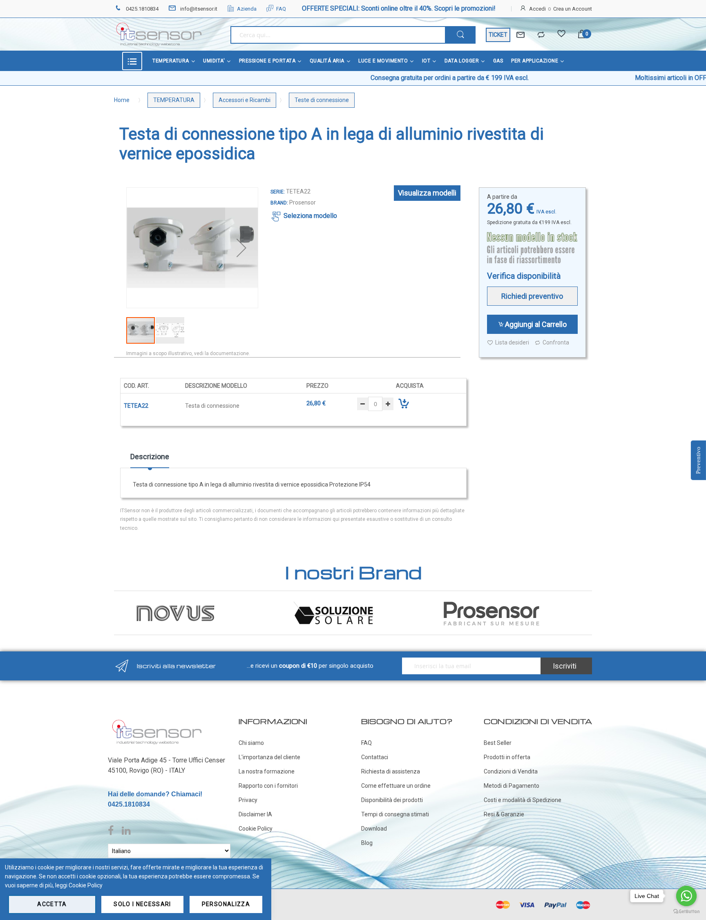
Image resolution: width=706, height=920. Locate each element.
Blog (367, 843)
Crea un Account (572, 9)
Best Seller (498, 743)
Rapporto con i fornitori (268, 785)
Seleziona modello (310, 216)
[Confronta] (541, 35)
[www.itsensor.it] (157, 721)
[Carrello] (582, 35)
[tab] (149, 459)
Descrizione (149, 456)
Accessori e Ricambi (244, 100)
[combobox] (337, 35)
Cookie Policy (256, 828)
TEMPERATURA (173, 100)
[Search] (460, 35)
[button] (241, 248)
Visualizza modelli (427, 193)
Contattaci (374, 757)
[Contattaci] (520, 35)
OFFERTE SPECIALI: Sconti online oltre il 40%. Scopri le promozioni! (399, 8)
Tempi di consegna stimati (395, 814)
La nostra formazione (267, 771)
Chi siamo (251, 743)
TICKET (498, 34)
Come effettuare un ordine (396, 785)
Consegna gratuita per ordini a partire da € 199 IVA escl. (401, 78)
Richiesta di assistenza (390, 771)
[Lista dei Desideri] (561, 35)
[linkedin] (126, 831)
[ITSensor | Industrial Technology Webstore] (159, 34)
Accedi (537, 9)
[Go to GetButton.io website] (686, 911)
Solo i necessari (142, 904)
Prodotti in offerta (507, 757)
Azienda (247, 9)
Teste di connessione (322, 100)
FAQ (281, 9)
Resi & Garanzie (504, 814)
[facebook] (113, 831)
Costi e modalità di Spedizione (522, 800)
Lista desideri (512, 342)
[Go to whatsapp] (686, 896)
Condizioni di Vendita (511, 771)
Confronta (556, 342)
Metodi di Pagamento (511, 785)
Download (374, 828)
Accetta (52, 904)
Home (122, 100)
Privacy (248, 800)
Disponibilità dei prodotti (392, 800)
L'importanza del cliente (269, 757)
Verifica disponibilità (524, 276)
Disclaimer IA (255, 814)
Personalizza (226, 904)
